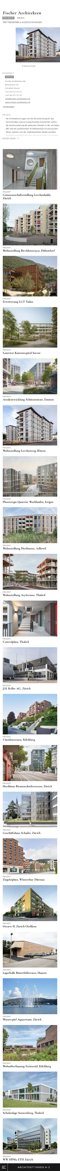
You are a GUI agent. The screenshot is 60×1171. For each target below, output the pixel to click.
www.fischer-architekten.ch (17, 102)
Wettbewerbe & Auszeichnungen (22, 22)
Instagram (8, 107)
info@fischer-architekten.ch (17, 99)
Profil (21, 18)
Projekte (8, 18)
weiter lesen (9, 138)
